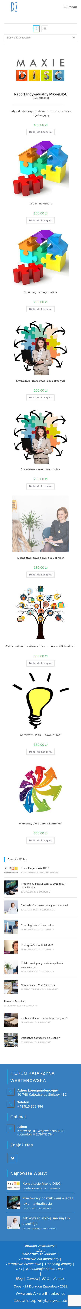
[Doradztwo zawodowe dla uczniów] (11, 1040)
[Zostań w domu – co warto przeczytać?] (11, 1020)
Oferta (41, 1251)
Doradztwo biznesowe (23, 1264)
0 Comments (52, 872)
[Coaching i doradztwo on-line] (11, 927)
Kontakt (59, 1279)
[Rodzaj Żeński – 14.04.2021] (11, 947)
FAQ (45, 1279)
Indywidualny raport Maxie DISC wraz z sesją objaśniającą (40, 113)
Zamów (32, 1279)
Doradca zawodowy (39, 1246)
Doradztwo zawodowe (39, 1254)
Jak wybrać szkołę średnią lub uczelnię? (44, 905)
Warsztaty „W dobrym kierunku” (40, 823)
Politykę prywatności (52, 1301)
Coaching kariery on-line (40, 292)
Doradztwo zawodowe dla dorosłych (40, 380)
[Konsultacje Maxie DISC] (11, 870)
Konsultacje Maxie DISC (35, 868)
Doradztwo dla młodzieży (39, 1259)
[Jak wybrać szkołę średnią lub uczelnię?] (11, 907)
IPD (19, 1269)
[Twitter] (13, 1158)
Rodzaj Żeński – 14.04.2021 (37, 945)
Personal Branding (14, 1001)
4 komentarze (47, 910)
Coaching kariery (40, 203)
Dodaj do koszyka (40, 132)
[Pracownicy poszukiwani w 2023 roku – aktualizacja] (11, 887)
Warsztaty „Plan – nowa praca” (41, 734)
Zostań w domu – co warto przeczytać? (43, 1018)
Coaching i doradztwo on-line (37, 925)
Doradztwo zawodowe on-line (40, 469)
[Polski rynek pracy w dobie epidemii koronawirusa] (11, 967)
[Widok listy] (44, 28)
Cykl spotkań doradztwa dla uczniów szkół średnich (40, 646)
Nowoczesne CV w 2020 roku (38, 985)
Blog (19, 1279)
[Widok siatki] (36, 28)
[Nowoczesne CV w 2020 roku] (11, 987)
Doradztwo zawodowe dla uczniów (40, 557)
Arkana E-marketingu (49, 1293)
